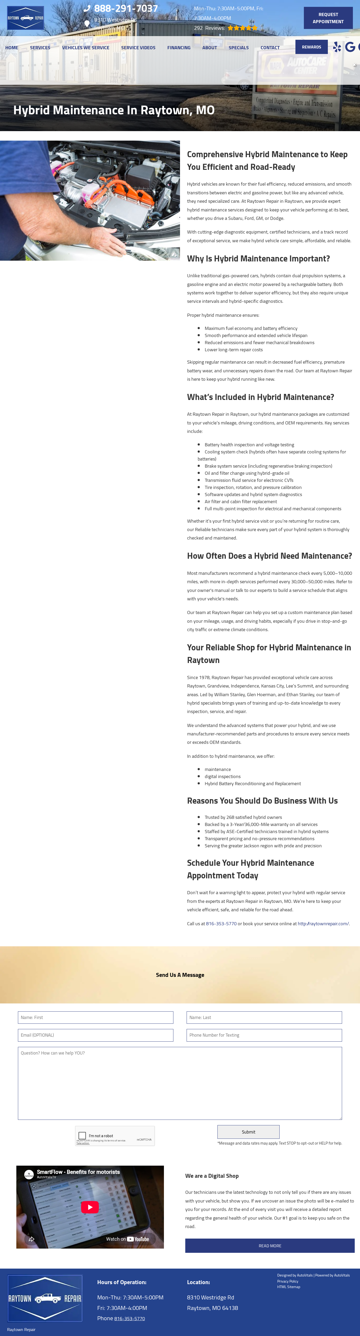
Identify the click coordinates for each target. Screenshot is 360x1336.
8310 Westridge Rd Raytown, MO (115, 24)
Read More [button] (270, 1246)
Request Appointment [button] (328, 18)
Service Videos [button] (138, 47)
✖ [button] (354, 65)
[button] (337, 47)
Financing (179, 47)
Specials (239, 47)
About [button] (209, 47)
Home (11, 47)
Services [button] (40, 47)
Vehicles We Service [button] (85, 47)
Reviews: (209, 28)
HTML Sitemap (288, 1287)
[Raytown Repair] (25, 18)
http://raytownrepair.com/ (323, 923)
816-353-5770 (221, 923)
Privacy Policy (287, 1281)
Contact (270, 47)
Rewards (311, 47)
